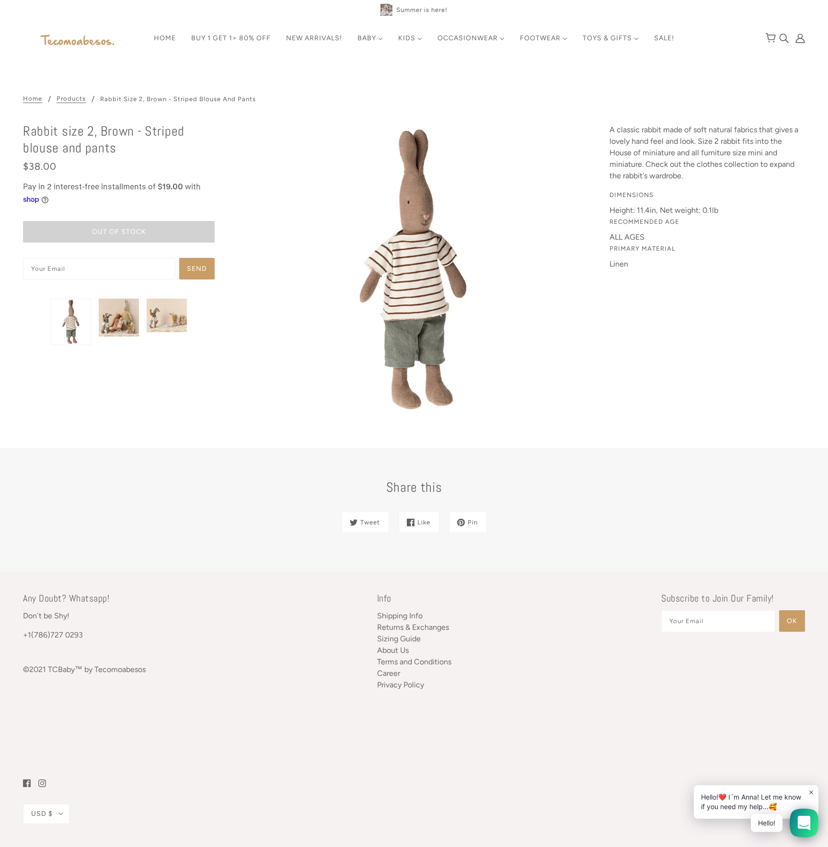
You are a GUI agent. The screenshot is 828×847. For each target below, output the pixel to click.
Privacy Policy (400, 684)
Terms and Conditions (414, 661)
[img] (785, 37)
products (71, 98)
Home (32, 98)
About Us (393, 650)
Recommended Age (644, 221)
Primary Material (643, 248)
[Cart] (772, 38)
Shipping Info (400, 615)
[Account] (798, 37)
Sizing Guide (399, 638)
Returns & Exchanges (413, 627)
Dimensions (632, 194)
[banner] (77, 41)
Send (197, 269)
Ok (792, 621)
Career (388, 673)
